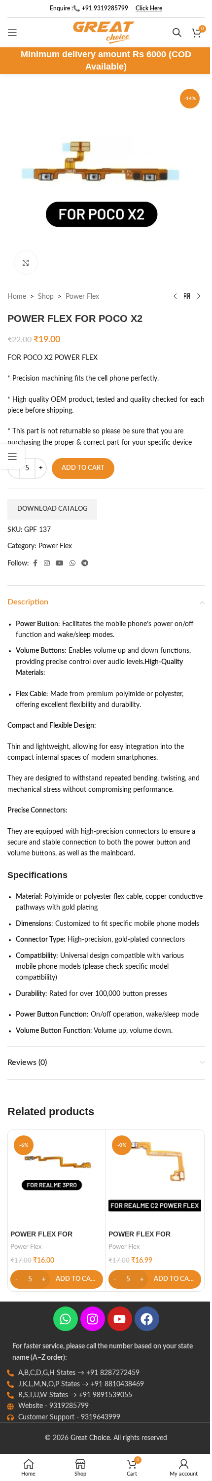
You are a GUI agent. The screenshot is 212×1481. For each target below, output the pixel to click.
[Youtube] (119, 1318)
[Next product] (199, 297)
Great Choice (90, 1438)
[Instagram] (92, 1318)
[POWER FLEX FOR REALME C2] (154, 1178)
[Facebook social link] (35, 563)
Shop (46, 296)
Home (16, 296)
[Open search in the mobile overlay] (177, 32)
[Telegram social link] (84, 563)
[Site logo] (103, 32)
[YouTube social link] (60, 563)
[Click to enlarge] (26, 262)
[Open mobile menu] (12, 32)
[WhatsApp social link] (72, 563)
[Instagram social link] (47, 563)
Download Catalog (52, 509)
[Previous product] (175, 297)
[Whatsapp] (65, 1318)
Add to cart (83, 468)
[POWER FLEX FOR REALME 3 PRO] (56, 1178)
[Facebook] (147, 1318)
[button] (56, 1279)
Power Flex (82, 296)
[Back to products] (187, 297)
